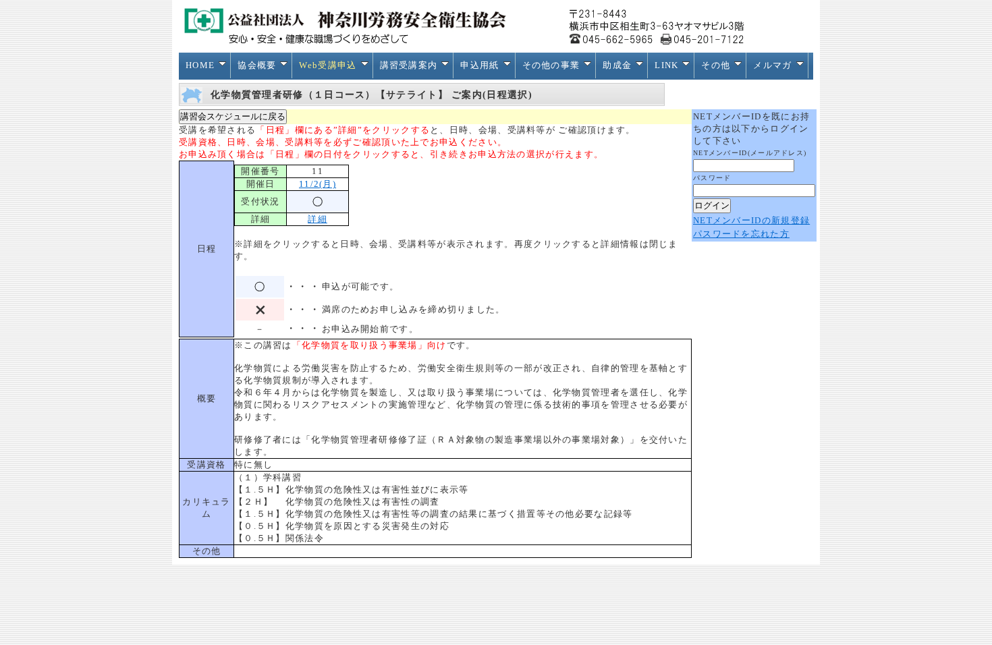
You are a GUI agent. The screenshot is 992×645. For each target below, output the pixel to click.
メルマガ (772, 65)
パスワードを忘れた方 (741, 234)
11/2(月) (317, 184)
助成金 (617, 65)
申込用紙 (479, 65)
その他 (715, 65)
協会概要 (257, 65)
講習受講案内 (409, 65)
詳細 (317, 219)
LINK (666, 65)
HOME (200, 65)
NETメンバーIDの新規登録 (751, 220)
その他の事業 (551, 65)
